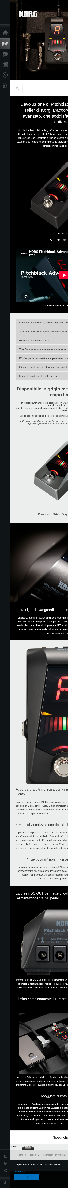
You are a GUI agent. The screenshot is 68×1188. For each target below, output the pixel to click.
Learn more (19, 1171)
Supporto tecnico (6, 75)
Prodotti (6, 44)
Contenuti (6, 54)
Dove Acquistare (6, 85)
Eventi (6, 64)
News (6, 1156)
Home (6, 33)
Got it (27, 1177)
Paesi (6, 1163)
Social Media (6, 1170)
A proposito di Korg (6, 1183)
